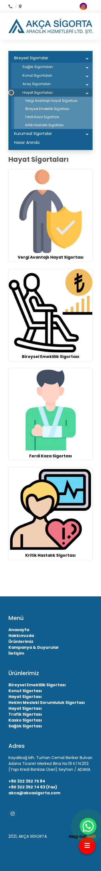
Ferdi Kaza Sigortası (42, 116)
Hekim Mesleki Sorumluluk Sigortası (46, 702)
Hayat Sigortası (25, 696)
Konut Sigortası (25, 691)
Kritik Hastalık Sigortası (44, 125)
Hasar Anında (27, 142)
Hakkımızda (21, 635)
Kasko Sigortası (25, 720)
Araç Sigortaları (36, 83)
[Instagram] (12, 813)
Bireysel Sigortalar (31, 58)
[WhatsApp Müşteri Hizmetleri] (88, 826)
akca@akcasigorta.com (34, 793)
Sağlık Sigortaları (37, 66)
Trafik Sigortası (25, 714)
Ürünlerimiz (20, 641)
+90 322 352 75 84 (26, 781)
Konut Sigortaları (37, 75)
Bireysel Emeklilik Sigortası (47, 108)
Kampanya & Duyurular (33, 647)
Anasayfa (18, 630)
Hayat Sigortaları (37, 92)
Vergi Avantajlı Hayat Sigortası (51, 100)
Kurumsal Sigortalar (33, 133)
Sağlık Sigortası (25, 726)
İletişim (16, 653)
